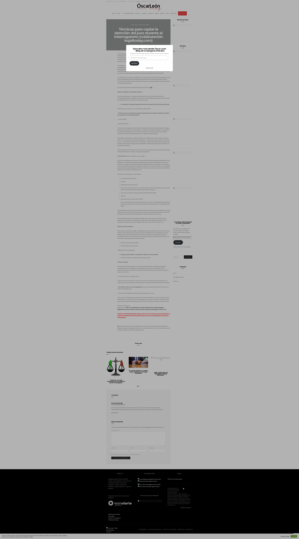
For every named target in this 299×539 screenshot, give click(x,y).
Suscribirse (134, 63)
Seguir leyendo (149, 68)
